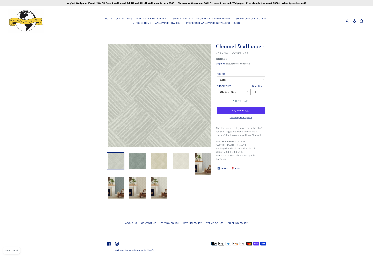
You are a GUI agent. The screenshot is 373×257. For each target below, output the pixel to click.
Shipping (220, 63)
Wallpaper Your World (125, 250)
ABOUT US (131, 223)
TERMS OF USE (214, 223)
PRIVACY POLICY (169, 223)
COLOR (221, 74)
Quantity (257, 86)
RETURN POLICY (192, 223)
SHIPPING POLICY (238, 223)
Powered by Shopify (144, 250)
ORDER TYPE (224, 86)
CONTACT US (148, 223)
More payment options (241, 117)
